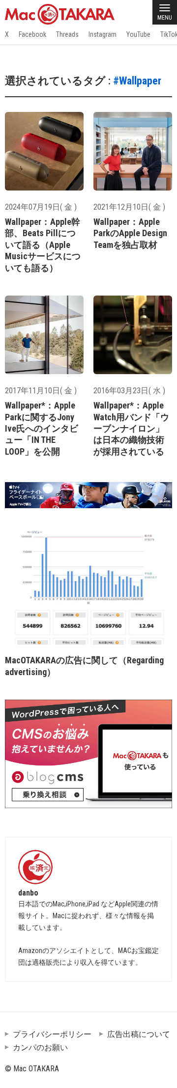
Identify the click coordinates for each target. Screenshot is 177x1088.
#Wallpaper (137, 81)
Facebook (32, 34)
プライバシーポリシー (52, 1034)
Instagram (102, 34)
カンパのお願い (40, 1047)
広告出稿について (138, 1034)
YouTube (138, 34)
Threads (67, 34)
